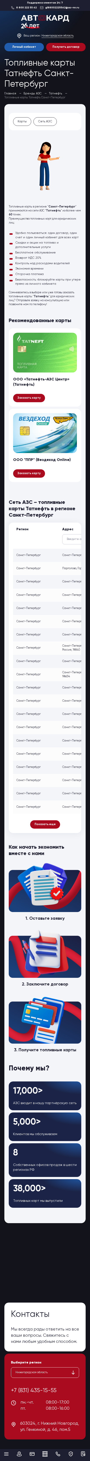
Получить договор (66, 47)
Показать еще (45, 824)
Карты (22, 121)
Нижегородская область (58, 35)
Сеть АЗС (45, 121)
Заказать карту (29, 397)
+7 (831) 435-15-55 (34, 1390)
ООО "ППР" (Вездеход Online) (42, 460)
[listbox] (45, 1372)
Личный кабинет (24, 47)
